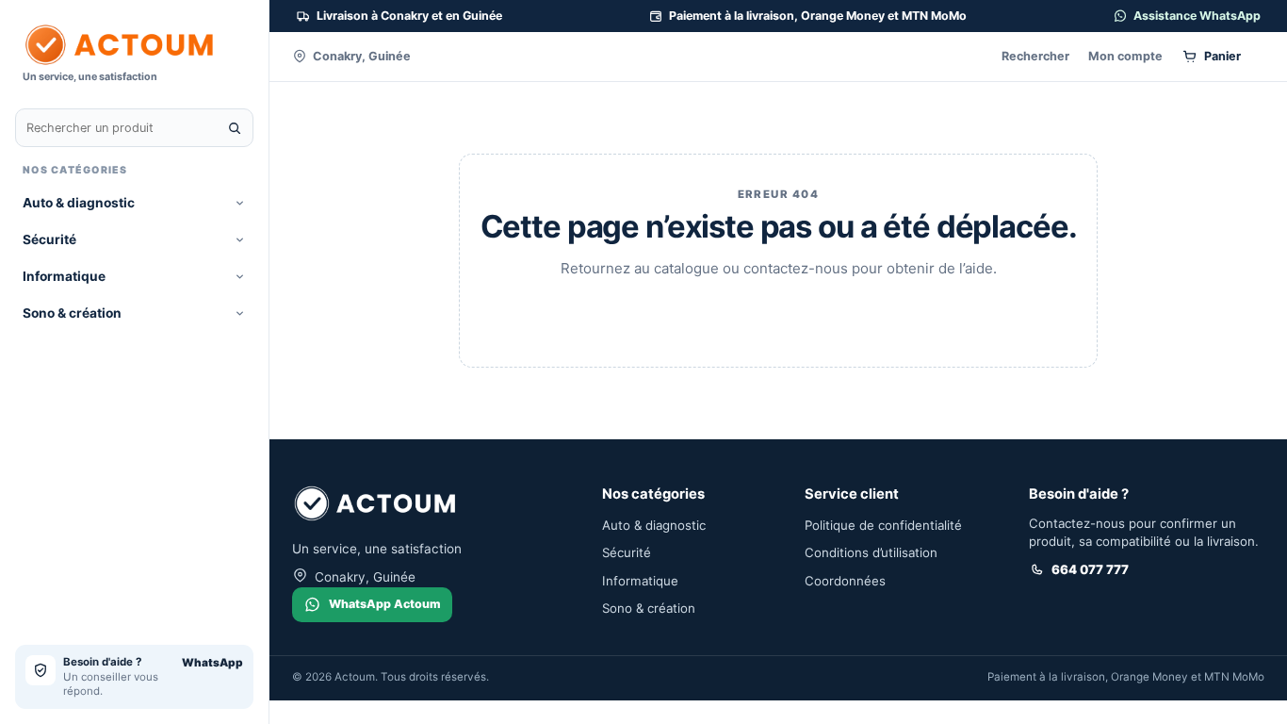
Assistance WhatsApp (1197, 15)
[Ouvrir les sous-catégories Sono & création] (239, 313)
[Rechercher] (235, 127)
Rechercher (1035, 56)
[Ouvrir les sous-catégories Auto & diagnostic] (239, 203)
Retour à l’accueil (778, 314)
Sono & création (72, 313)
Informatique (64, 276)
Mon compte (1125, 56)
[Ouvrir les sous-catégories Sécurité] (239, 240)
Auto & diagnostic (79, 202)
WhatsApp (212, 662)
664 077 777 (1090, 569)
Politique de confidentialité (883, 525)
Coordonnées (845, 580)
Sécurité (49, 239)
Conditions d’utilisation (871, 552)
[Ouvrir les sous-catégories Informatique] (239, 276)
